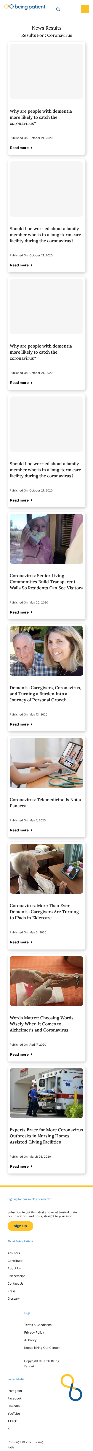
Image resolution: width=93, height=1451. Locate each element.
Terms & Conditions (37, 1325)
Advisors (14, 1253)
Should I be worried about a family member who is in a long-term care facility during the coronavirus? (45, 234)
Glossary (14, 1298)
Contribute (15, 1260)
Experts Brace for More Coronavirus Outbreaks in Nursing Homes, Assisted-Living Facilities (46, 1136)
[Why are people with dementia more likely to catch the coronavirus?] (46, 71)
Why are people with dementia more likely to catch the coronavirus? (41, 117)
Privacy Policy (34, 1332)
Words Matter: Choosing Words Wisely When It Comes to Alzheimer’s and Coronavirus (42, 1024)
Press (11, 1291)
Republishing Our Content (42, 1347)
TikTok (12, 1421)
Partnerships (16, 1276)
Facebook (15, 1398)
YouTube (14, 1413)
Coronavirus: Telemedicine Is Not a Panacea (45, 802)
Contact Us (15, 1283)
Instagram (15, 1390)
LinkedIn (14, 1406)
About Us (14, 1268)
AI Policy (30, 1340)
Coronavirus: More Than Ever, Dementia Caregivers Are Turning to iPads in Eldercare (44, 911)
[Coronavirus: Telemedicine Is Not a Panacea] (46, 741)
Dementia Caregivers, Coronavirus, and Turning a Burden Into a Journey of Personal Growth (45, 693)
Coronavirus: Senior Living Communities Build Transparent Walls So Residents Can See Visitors (46, 581)
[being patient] (24, 6)
